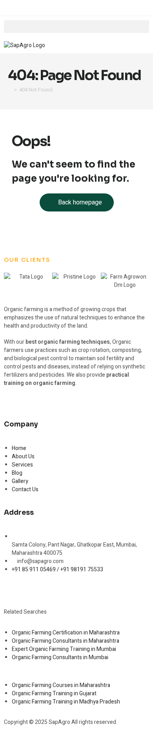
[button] (76, 26)
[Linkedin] (55, 589)
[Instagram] (34, 589)
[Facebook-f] (14, 589)
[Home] (10, 89)
